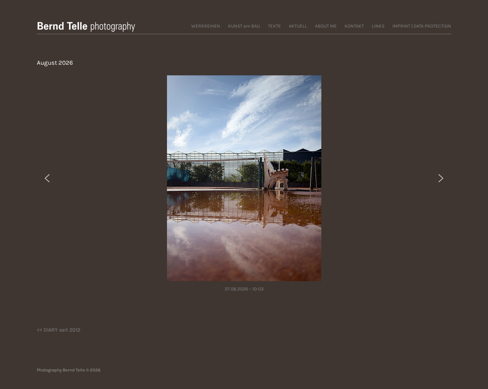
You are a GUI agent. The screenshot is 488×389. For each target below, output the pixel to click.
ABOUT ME (326, 26)
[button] (47, 178)
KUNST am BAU (244, 26)
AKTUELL (298, 26)
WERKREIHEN (205, 26)
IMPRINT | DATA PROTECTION (421, 26)
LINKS (378, 26)
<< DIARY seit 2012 (58, 330)
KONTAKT (354, 26)
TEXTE (274, 26)
